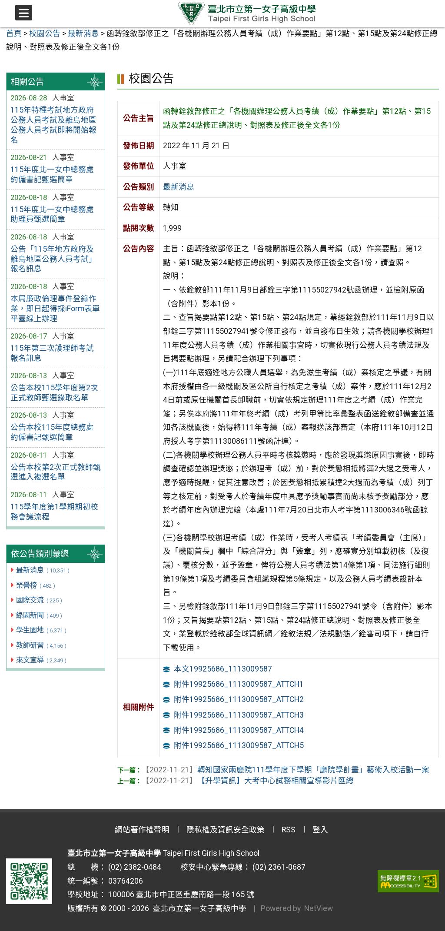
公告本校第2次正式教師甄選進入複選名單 (55, 472)
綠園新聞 (39, 615)
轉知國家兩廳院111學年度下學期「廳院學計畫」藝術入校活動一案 (285, 769)
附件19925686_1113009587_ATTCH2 (239, 699)
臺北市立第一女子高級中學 (197, 908)
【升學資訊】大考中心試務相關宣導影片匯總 (248, 780)
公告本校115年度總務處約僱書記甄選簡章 (52, 432)
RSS (289, 829)
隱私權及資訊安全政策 (225, 829)
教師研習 (41, 645)
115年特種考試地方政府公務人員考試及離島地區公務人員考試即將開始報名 (53, 125)
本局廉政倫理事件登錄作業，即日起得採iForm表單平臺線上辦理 (55, 308)
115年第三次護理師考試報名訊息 (52, 353)
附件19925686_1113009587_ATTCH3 (239, 715)
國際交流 (39, 600)
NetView (318, 908)
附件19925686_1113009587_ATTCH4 (239, 730)
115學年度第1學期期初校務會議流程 (54, 511)
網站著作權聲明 (142, 829)
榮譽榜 (35, 585)
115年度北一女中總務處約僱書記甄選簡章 (52, 174)
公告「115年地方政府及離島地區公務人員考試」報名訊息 (53, 259)
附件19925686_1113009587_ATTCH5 (239, 745)
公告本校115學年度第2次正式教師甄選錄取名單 (54, 392)
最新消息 (42, 570)
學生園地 (41, 630)
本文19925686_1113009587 (223, 669)
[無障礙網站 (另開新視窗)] (408, 881)
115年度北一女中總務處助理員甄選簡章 (52, 214)
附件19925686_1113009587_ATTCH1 (239, 684)
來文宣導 (41, 660)
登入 (320, 829)
